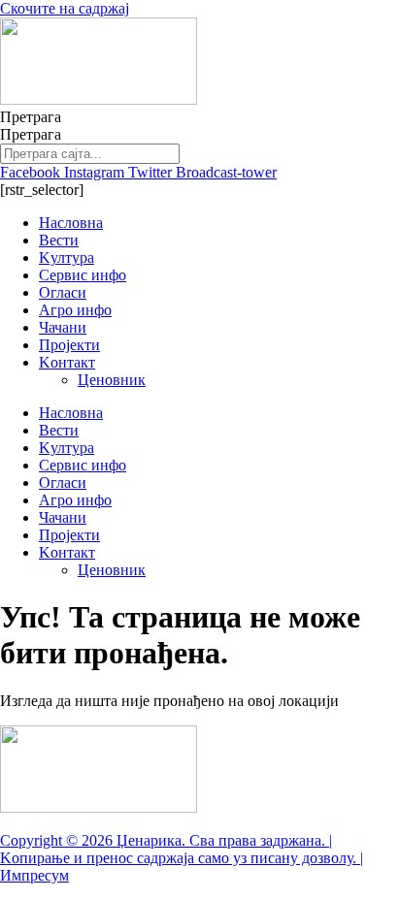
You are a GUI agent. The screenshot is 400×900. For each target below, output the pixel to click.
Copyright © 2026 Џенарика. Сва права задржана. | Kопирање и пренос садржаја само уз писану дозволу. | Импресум (181, 858)
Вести (59, 240)
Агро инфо (75, 310)
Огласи (62, 292)
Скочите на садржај (64, 8)
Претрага (30, 117)
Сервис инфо (82, 275)
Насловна (71, 222)
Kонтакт (67, 362)
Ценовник (112, 379)
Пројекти (69, 345)
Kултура (66, 257)
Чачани (62, 327)
